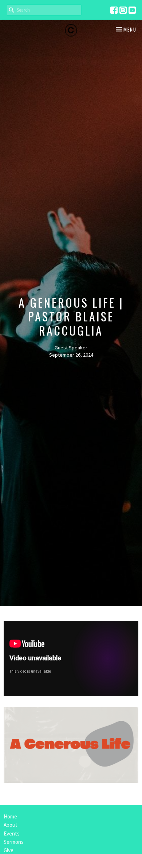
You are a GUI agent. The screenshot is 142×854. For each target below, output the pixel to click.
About (10, 824)
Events (12, 833)
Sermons (14, 841)
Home (10, 816)
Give (8, 850)
